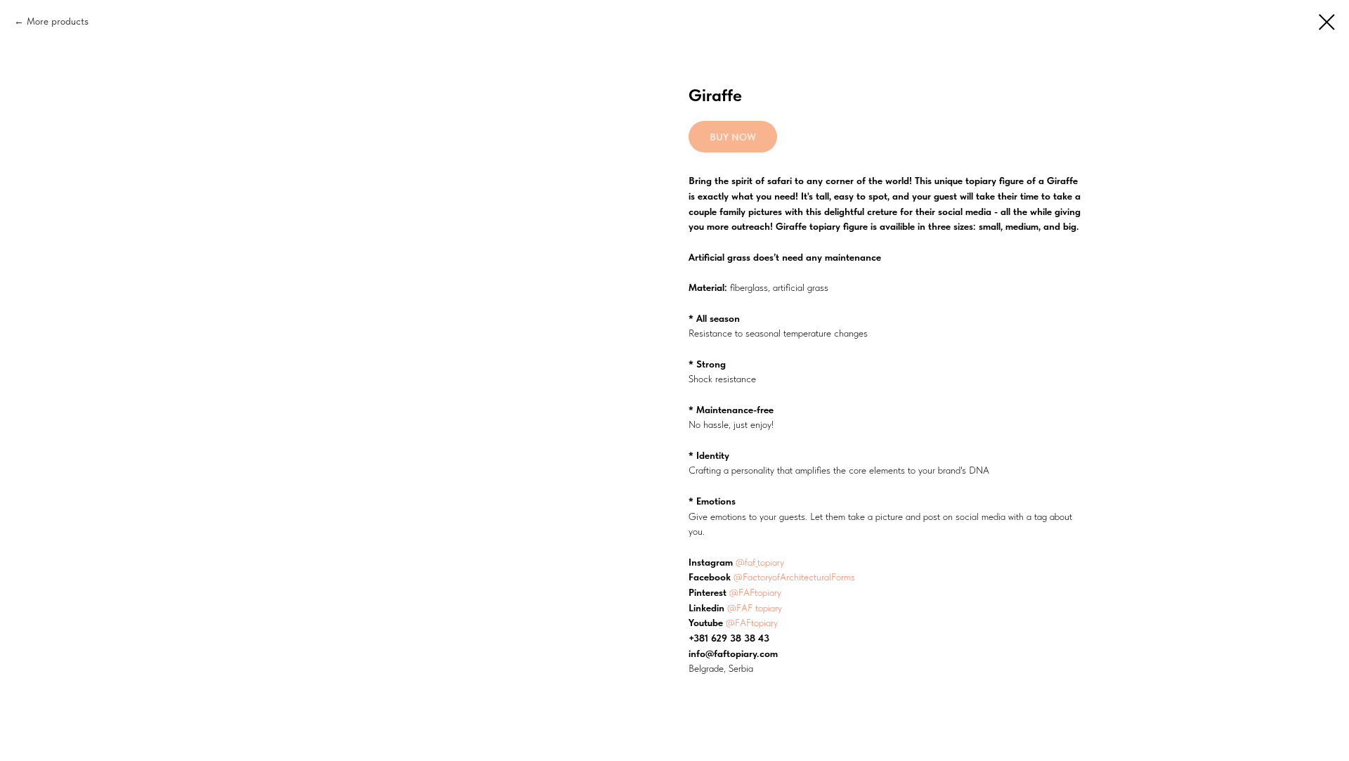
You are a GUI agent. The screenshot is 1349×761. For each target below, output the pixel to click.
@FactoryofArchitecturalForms (794, 577)
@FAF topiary (754, 607)
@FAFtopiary (755, 592)
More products (58, 21)
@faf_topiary (760, 562)
